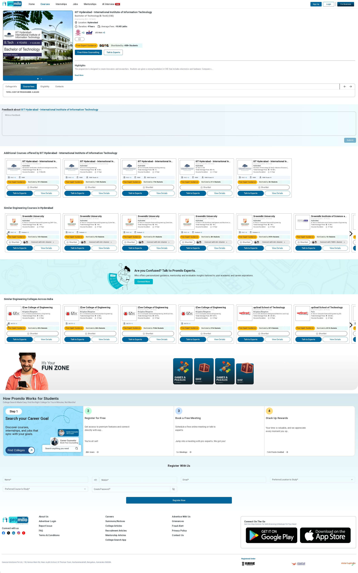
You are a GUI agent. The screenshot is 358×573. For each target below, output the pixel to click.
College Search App (115, 540)
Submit (350, 140)
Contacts (59, 86)
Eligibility (45, 86)
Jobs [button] (75, 4)
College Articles (113, 526)
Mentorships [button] (90, 4)
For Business (346, 4)
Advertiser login (47, 521)
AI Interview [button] (108, 4)
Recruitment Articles (116, 530)
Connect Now (143, 281)
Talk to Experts (19, 193)
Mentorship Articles (115, 535)
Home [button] (32, 4)
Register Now (179, 500)
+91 (95, 480)
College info (11, 86)
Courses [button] (45, 4)
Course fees (29, 86)
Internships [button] (61, 4)
